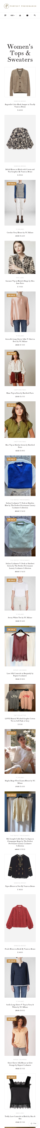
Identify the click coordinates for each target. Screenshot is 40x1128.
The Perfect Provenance (20, 500)
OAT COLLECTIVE (20, 715)
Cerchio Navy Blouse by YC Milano (20, 233)
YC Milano (20, 229)
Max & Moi (20, 1113)
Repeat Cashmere (20, 670)
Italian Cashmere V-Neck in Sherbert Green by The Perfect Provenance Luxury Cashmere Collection (20, 565)
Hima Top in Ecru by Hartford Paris (20, 393)
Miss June (20, 277)
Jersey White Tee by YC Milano (20, 618)
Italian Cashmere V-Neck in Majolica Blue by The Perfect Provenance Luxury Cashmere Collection (20, 505)
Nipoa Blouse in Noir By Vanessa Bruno (20, 886)
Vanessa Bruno (20, 101)
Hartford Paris (20, 390)
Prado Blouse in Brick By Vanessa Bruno (20, 949)
